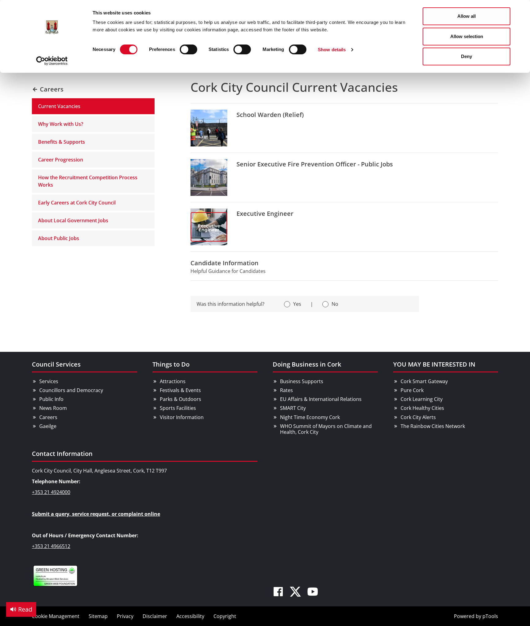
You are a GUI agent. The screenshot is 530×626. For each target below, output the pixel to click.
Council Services (56, 364)
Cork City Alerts (418, 417)
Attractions (173, 381)
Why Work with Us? (60, 124)
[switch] (188, 49)
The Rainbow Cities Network (433, 426)
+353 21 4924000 (51, 492)
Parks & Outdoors (180, 399)
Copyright (224, 616)
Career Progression (60, 159)
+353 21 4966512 (51, 546)
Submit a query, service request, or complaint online (96, 514)
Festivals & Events (180, 390)
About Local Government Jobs (73, 220)
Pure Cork (412, 390)
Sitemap (98, 616)
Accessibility (190, 616)
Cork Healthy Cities (422, 408)
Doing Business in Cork (307, 364)
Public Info (51, 399)
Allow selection (466, 36)
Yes (297, 304)
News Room (53, 408)
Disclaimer (155, 616)
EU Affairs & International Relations (321, 399)
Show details (332, 49)
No (335, 304)
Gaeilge (47, 426)
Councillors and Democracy (71, 390)
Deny (466, 56)
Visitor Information (182, 417)
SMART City (293, 408)
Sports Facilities (178, 408)
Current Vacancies (59, 106)
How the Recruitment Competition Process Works (87, 181)
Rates (286, 390)
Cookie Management (55, 616)
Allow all (466, 16)
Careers (48, 417)
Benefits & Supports (61, 141)
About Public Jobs (58, 238)
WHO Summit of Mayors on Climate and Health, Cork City (326, 429)
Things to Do (171, 364)
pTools (490, 616)
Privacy (125, 616)
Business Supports (301, 381)
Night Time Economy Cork (310, 417)
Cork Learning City (422, 399)
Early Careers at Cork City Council (77, 202)
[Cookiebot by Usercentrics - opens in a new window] (52, 60)
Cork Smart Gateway (424, 381)
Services (48, 381)
